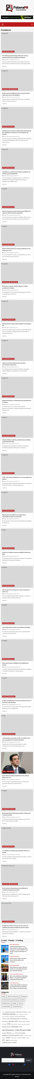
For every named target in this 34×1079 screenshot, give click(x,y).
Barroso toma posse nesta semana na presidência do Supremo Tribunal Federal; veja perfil (16, 212)
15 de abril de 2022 (12, 929)
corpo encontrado (5, 1016)
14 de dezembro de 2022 (13, 629)
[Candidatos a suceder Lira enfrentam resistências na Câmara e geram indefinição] (17, 159)
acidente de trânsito (10, 1012)
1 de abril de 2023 (12, 327)
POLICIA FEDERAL (20, 1033)
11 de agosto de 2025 (13, 59)
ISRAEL (20, 1027)
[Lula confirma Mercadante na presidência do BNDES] (17, 614)
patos (13, 1033)
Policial (21, 1003)
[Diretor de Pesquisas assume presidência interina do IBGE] (17, 539)
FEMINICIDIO (14, 1024)
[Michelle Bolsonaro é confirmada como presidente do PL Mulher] (17, 387)
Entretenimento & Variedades (10, 999)
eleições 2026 (22, 1021)
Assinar (28, 1060)
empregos (28, 1021)
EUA (9, 1024)
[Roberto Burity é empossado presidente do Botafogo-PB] (17, 311)
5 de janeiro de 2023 (12, 556)
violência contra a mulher (9, 1042)
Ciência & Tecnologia (13, 996)
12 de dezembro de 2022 (13, 667)
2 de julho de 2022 (12, 892)
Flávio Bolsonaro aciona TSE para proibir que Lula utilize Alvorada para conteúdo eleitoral (18, 968)
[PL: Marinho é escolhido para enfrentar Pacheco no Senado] (17, 838)
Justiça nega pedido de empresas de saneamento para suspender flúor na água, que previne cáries (18, 986)
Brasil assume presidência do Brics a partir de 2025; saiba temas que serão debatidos (16, 94)
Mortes (9, 1033)
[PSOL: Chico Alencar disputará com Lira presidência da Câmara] (17, 464)
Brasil (4, 51)
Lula (28, 1029)
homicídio (14, 1027)
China (17, 1014)
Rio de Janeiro (28, 1035)
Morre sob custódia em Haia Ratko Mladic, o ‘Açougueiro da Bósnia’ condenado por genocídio (19, 977)
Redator (5, 59)
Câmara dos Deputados (20, 1016)
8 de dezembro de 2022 (13, 817)
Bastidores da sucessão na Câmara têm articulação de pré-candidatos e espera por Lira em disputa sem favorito (16, 132)
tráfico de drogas (13, 1040)
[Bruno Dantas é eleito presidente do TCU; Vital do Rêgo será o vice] (17, 763)
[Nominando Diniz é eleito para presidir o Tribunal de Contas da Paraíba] (17, 800)
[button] (2, 24)
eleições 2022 (13, 1021)
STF (3, 1040)
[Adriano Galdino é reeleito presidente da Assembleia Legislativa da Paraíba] (17, 427)
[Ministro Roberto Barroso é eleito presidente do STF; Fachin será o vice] (17, 236)
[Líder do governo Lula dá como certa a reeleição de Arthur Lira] (17, 577)
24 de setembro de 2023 (13, 215)
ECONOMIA (23, 1018)
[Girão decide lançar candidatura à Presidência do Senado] (17, 650)
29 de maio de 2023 (12, 290)
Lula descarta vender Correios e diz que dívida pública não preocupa (18, 960)
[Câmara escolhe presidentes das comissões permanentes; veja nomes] (17, 350)
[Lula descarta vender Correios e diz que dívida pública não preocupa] (5, 959)
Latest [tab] (4, 940)
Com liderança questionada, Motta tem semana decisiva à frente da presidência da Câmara (15, 56)
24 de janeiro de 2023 (13, 481)
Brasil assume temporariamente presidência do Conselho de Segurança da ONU (15, 889)
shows (28, 1037)
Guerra (19, 1024)
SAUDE (8, 1038)
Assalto (29, 1012)
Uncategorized (6, 1006)
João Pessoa (20, 1030)
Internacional (6, 89)
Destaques (23, 996)
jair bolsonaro (8, 1030)
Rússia (3, 1037)
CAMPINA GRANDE (9, 1014)
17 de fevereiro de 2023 (13, 404)
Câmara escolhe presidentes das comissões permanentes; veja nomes (14, 364)
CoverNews (24, 1074)
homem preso (6, 1027)
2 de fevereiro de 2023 (13, 443)
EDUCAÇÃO (5, 1021)
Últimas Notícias (10, 51)
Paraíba (4, 319)
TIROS (7, 1040)
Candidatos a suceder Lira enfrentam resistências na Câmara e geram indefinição (16, 173)
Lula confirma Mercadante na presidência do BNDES (16, 627)
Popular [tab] (11, 940)
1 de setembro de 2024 (13, 136)
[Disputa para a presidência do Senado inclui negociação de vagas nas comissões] (17, 502)
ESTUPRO (4, 1024)
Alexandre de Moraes (21, 1012)
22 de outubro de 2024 (13, 97)
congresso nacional (23, 1014)
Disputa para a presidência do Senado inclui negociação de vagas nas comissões (14, 516)
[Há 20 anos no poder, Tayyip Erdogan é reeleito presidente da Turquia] (17, 273)
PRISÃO (21, 1035)
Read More (4, 66)
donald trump (15, 1018)
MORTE (4, 1033)
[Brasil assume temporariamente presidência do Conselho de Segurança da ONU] (17, 875)
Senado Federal (14, 1037)
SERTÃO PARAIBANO (22, 1037)
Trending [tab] (20, 940)
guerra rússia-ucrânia (26, 1024)
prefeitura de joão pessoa (10, 1035)
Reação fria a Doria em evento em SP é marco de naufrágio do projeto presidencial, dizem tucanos (15, 926)
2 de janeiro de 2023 (12, 594)
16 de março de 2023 (13, 367)
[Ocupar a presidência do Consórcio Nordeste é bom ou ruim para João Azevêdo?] (17, 688)
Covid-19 (11, 1016)
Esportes (22, 999)
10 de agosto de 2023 (13, 252)
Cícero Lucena (6, 1018)
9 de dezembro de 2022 (13, 742)
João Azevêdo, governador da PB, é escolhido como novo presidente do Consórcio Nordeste (16, 739)
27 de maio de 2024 (12, 176)
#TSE (3, 1012)
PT (24, 1035)
